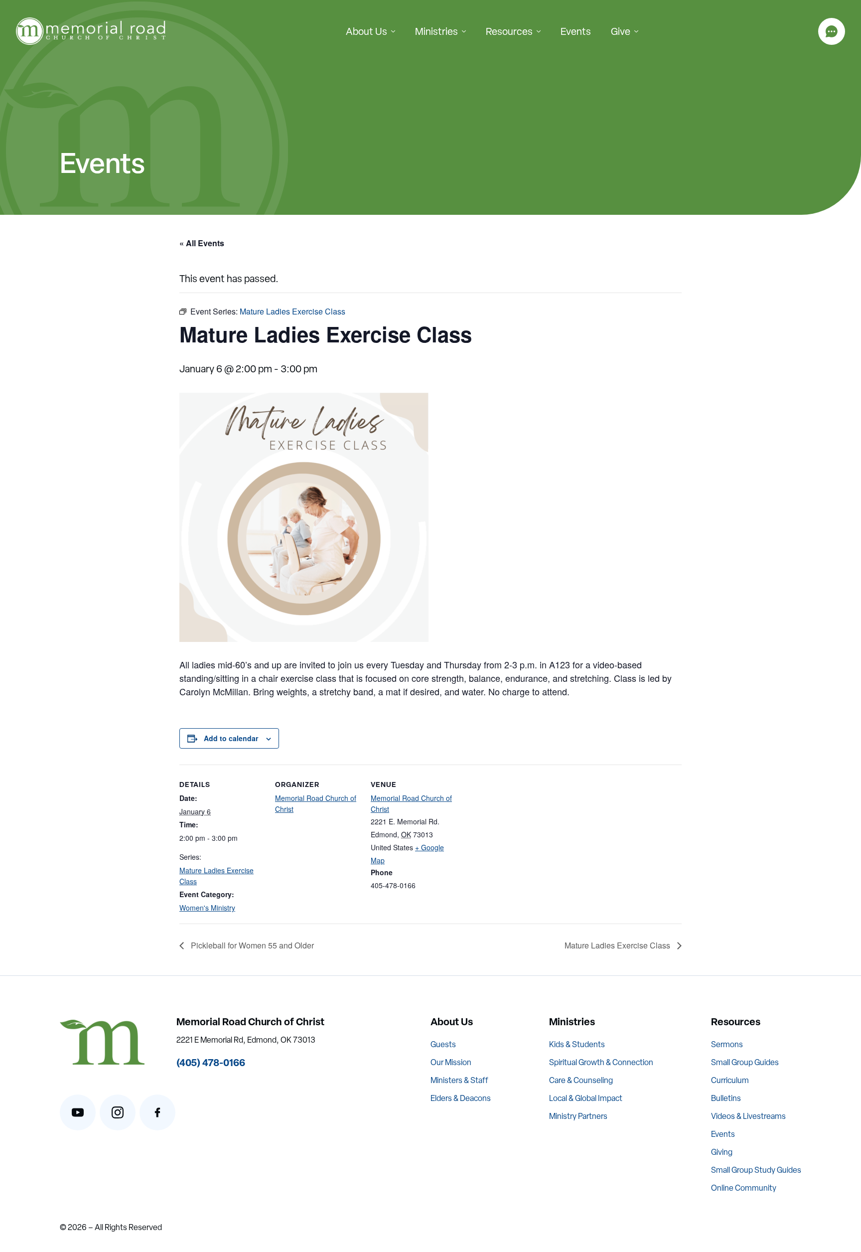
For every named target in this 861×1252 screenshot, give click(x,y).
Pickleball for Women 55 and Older (251, 945)
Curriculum (730, 1080)
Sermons (727, 1044)
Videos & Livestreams (748, 1116)
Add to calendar (231, 738)
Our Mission (450, 1062)
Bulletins (726, 1098)
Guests (443, 1044)
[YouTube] (78, 1112)
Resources (509, 31)
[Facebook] (157, 1112)
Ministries (436, 31)
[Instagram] (118, 1112)
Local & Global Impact (585, 1098)
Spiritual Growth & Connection (601, 1062)
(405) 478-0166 (210, 1062)
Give (620, 31)
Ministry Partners (578, 1116)
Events (576, 31)
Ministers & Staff (459, 1080)
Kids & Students (577, 1044)
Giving (721, 1152)
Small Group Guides (745, 1062)
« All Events (201, 243)
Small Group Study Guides (756, 1170)
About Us (366, 31)
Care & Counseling (581, 1080)
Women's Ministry (207, 908)
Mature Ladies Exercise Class (618, 945)
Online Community (743, 1188)
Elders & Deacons (460, 1098)
